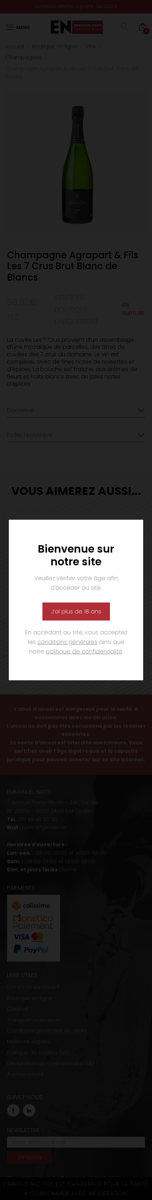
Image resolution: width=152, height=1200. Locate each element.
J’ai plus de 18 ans (76, 611)
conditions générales (67, 642)
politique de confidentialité (84, 651)
